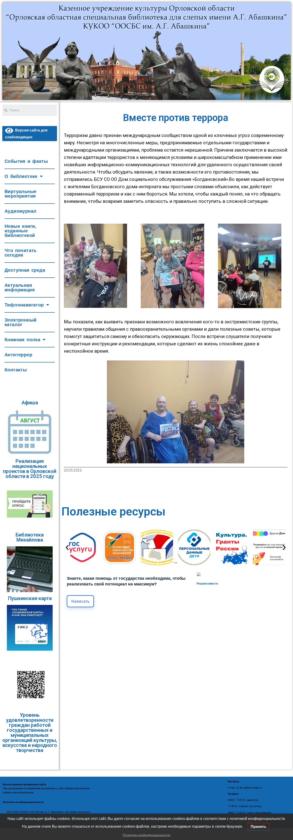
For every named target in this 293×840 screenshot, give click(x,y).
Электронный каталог (20, 322)
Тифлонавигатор (24, 304)
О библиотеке (21, 176)
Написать (80, 601)
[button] (67, 547)
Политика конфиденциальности (146, 835)
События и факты (26, 161)
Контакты (16, 369)
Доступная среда (25, 270)
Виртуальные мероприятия (20, 194)
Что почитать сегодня (21, 253)
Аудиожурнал (20, 211)
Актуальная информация (20, 287)
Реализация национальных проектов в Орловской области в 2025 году (29, 468)
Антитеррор (18, 354)
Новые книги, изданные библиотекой (20, 231)
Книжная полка (22, 339)
